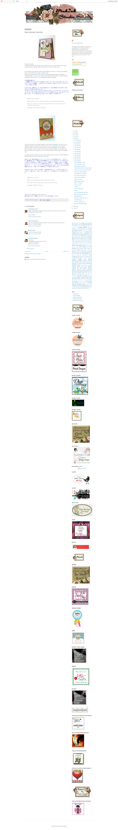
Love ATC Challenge (76, 249)
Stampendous (81, 274)
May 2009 (76, 153)
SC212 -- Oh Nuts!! (78, 183)
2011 (74, 134)
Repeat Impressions (77, 298)
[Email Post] (40, 199)
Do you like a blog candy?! (80, 175)
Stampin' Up (81, 275)
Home (47, 251)
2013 (74, 131)
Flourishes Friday (79, 238)
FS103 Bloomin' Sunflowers (80, 173)
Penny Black (84, 257)
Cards (80, 227)
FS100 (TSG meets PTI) (79, 201)
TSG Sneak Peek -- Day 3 (79, 162)
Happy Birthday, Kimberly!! (80, 166)
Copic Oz (81, 231)
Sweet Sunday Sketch (87, 278)
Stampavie (74, 274)
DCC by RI (78, 235)
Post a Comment (30, 248)
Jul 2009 (76, 149)
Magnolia (73, 251)
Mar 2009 (76, 157)
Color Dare (85, 230)
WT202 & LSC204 (78, 179)
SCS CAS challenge (84, 261)
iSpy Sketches (80, 244)
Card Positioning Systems (85, 225)
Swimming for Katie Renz (78, 279)
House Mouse (82, 241)
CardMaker (74, 227)
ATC (73, 224)
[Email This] (43, 200)
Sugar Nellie (89, 275)
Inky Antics (75, 242)
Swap (74, 277)
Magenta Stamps (86, 249)
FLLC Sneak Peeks (78, 237)
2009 (74, 138)
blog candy (78, 224)
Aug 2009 (76, 147)
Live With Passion (78, 199)
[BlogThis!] (45, 200)
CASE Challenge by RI (82, 229)
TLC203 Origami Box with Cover (81, 192)
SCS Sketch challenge (86, 268)
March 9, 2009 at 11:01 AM (34, 245)
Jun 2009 (76, 151)
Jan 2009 (76, 160)
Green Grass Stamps (85, 240)
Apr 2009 (76, 155)
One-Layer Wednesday (82, 255)
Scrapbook (76, 261)
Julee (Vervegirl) (32, 221)
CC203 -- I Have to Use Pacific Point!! (82, 170)
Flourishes (89, 237)
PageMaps (82, 256)
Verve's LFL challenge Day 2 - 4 (81, 198)
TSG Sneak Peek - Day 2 (79, 164)
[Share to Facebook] (48, 200)
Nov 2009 (76, 142)
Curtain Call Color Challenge (78, 234)
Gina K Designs (77, 240)
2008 (74, 206)
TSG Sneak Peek (83, 285)
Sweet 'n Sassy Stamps (83, 277)
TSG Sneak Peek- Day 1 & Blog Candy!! (83, 168)
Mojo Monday (33, 65)
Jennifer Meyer (31, 209)
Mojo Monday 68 (78, 196)
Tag (85, 279)
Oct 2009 (76, 144)
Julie (56, 65)
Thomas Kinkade (82, 282)
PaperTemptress (88, 256)
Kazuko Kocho (31, 238)
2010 (74, 136)
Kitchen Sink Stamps (39, 74)
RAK (89, 257)
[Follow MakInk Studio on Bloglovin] (77, 90)
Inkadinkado (89, 241)
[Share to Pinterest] (49, 200)
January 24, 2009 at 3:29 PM (34, 216)
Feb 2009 (76, 159)
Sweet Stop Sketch (76, 278)
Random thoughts (77, 259)
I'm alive (76, 186)
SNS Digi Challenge (77, 273)
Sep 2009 (76, 145)
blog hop (84, 224)
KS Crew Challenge (82, 246)
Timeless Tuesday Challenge (82, 283)
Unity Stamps (75, 286)
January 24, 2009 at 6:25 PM (34, 226)
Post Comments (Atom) (36, 253)
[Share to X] (46, 200)
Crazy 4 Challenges (84, 233)
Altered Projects (75, 223)
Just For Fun (87, 244)
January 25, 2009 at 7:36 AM (34, 233)
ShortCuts (89, 271)
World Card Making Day (82, 288)
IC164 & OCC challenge (79, 177)
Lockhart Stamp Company (85, 248)
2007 (74, 208)
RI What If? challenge (87, 260)
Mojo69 (55, 144)
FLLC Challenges (88, 235)
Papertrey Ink (37, 154)
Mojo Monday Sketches (79, 181)
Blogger (65, 826)
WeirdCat (30, 230)
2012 (74, 133)
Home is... (76, 190)
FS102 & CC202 (77, 185)
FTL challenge (88, 238)
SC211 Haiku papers (78, 188)
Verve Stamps (56, 81)
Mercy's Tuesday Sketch (82, 251)
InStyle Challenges (83, 242)
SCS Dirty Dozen (84, 264)
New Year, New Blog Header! (80, 203)
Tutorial (90, 285)
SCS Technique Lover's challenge (82, 270)
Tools (87, 284)
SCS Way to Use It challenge (78, 271)
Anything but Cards (85, 223)
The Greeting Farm (81, 281)
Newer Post (27, 251)
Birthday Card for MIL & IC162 (80, 194)
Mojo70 (48, 71)
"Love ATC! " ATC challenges (80, 171)
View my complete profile (77, 43)
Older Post (65, 251)
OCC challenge (83, 253)
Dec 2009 (76, 140)
